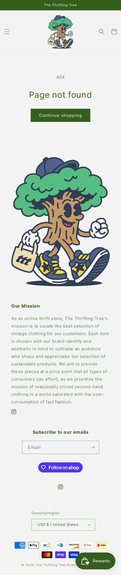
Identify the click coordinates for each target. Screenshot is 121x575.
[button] (7, 32)
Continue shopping (60, 115)
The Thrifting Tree (51, 565)
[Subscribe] (92, 447)
